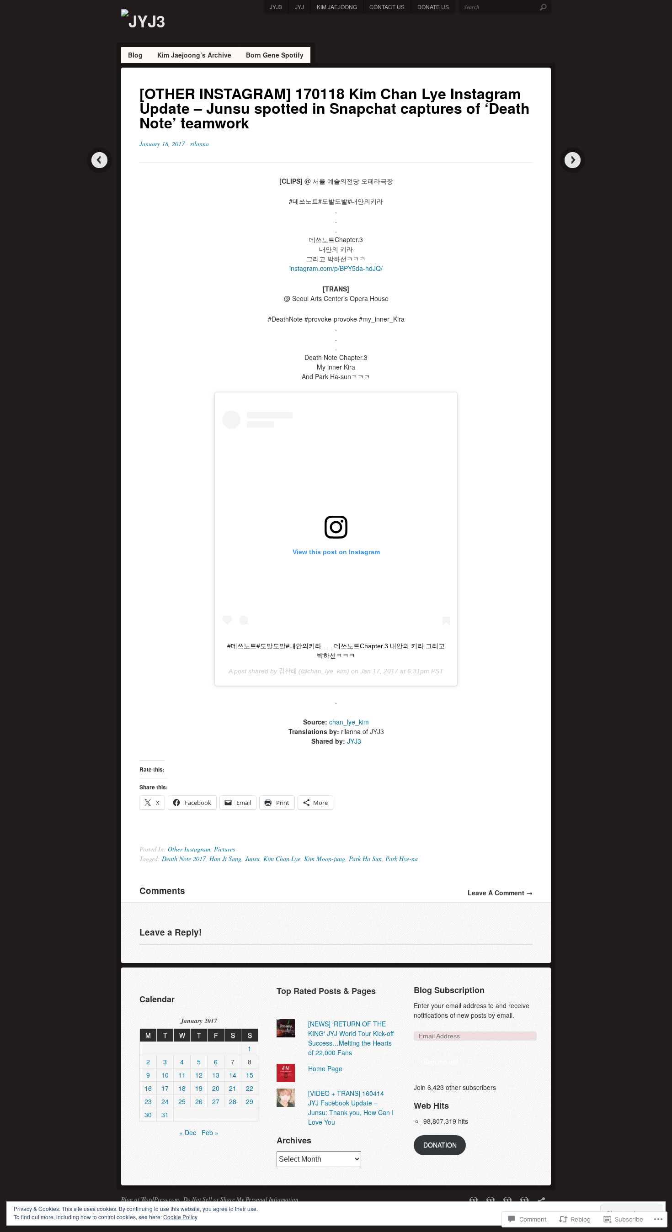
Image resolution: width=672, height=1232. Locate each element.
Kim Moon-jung (324, 858)
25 (182, 1101)
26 (199, 1101)
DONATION (440, 1144)
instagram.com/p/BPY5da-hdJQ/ (336, 268)
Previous (99, 160)
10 (165, 1074)
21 (232, 1088)
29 (249, 1101)
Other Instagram (189, 849)
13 (215, 1074)
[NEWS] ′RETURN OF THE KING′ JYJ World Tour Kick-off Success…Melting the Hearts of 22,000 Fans (351, 1038)
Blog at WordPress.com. (150, 1199)
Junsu (252, 858)
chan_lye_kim (349, 721)
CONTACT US (387, 7)
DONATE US (433, 7)
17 (165, 1088)
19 (199, 1088)
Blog (135, 54)
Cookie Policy (180, 1217)
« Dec (187, 1132)
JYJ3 (276, 7)
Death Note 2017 (184, 858)
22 (249, 1088)
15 (249, 1074)
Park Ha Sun (365, 858)
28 (232, 1101)
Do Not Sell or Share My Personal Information (241, 1199)
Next (572, 160)
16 (148, 1088)
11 (182, 1074)
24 (165, 1101)
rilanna (199, 143)
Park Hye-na (401, 858)
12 (199, 1074)
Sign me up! (440, 1061)
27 (215, 1101)
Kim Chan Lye (281, 858)
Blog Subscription (449, 990)
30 (148, 1114)
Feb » (210, 1132)
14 (232, 1074)
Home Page (325, 1068)
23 (148, 1101)
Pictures (224, 849)
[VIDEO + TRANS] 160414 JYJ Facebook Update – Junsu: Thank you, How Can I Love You (351, 1107)
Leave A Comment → (500, 892)
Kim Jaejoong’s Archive (194, 54)
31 (165, 1114)
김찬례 (288, 671)
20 (215, 1088)
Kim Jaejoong (337, 7)
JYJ (299, 7)
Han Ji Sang (225, 858)
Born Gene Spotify (275, 54)
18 (182, 1088)
